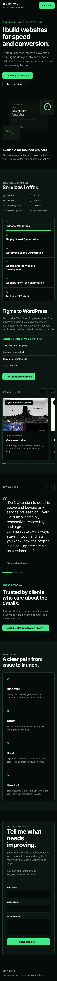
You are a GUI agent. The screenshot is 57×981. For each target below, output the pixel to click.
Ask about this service (19, 376)
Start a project (14, 84)
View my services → (18, 75)
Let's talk (46, 5)
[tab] (28, 224)
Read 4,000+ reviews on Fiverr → (26, 627)
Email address (14, 902)
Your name (12, 887)
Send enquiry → (28, 941)
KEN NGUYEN (14, 5)
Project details (14, 916)
